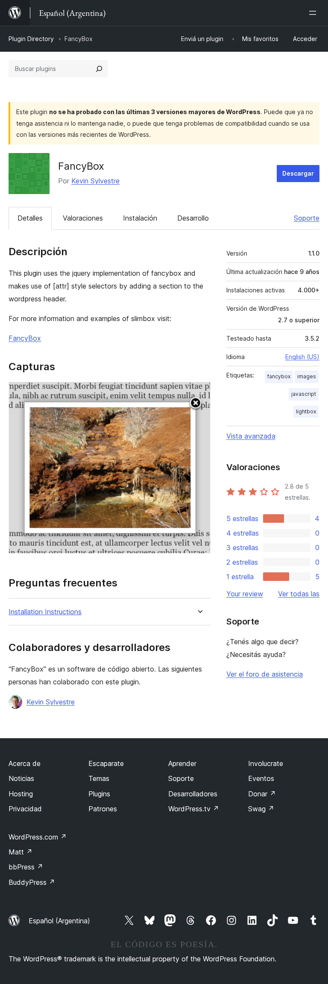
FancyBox (25, 338)
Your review (244, 593)
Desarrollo (193, 218)
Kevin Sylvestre (95, 181)
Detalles (30, 218)
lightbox (306, 411)
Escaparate (106, 763)
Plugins (99, 794)
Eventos (261, 778)
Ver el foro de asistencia (264, 674)
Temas (98, 778)
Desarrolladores (192, 794)
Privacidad (25, 808)
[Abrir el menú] (314, 13)
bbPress (26, 867)
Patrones (102, 808)
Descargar (298, 173)
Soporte (306, 218)
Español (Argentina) (59, 920)
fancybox (278, 376)
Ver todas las (298, 593)
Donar (262, 794)
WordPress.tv (193, 808)
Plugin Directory (31, 38)
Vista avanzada (250, 436)
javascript (303, 394)
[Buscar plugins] (99, 68)
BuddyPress (32, 882)
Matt (20, 852)
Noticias (21, 778)
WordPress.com (38, 837)
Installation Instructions (45, 612)
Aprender (182, 763)
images (306, 376)
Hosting (21, 794)
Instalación (140, 218)
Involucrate (265, 763)
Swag (261, 808)
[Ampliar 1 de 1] (199, 393)
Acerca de (25, 763)
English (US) (302, 356)
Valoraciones (83, 218)
